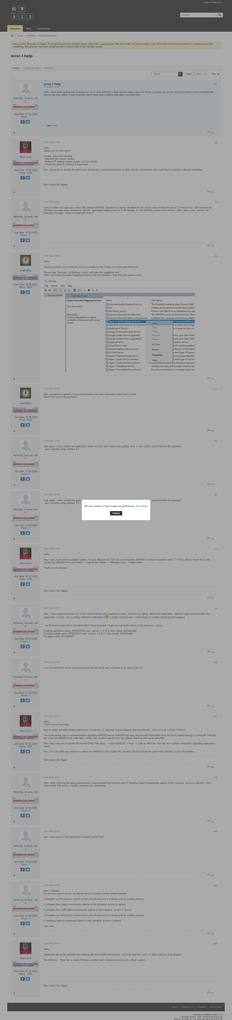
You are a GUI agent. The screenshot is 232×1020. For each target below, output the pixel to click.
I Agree (116, 513)
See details (142, 506)
